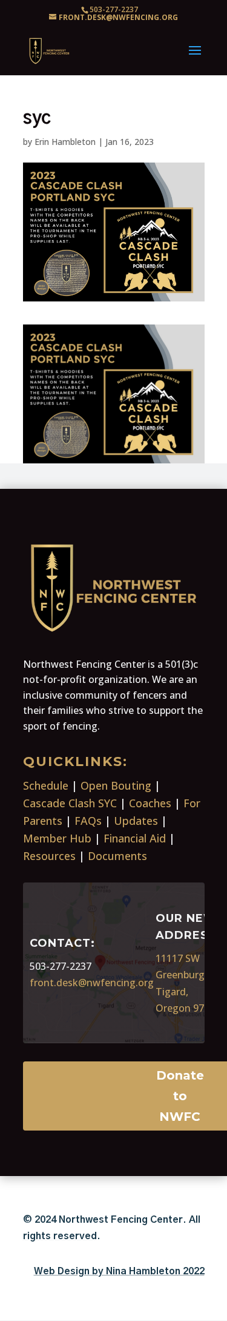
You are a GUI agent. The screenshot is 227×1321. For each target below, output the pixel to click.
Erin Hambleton (65, 141)
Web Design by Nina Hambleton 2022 (119, 1271)
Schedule (45, 785)
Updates (136, 820)
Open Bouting (116, 785)
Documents (117, 856)
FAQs (88, 820)
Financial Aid (135, 838)
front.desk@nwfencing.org (92, 982)
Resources (49, 856)
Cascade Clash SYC (70, 803)
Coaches (150, 803)
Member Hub (57, 838)
